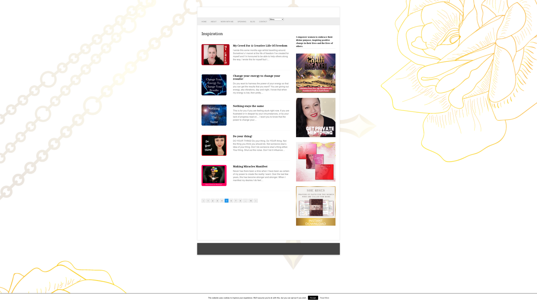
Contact (263, 21)
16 (251, 201)
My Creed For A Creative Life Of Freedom (260, 45)
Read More (324, 297)
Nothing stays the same (248, 106)
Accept (313, 297)
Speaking (242, 21)
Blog (252, 21)
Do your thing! (242, 136)
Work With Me (227, 21)
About (213, 21)
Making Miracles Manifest (250, 166)
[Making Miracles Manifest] (214, 185)
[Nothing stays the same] (214, 124)
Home (204, 21)
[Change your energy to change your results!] (214, 94)
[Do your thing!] (214, 154)
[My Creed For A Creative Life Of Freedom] (215, 64)
